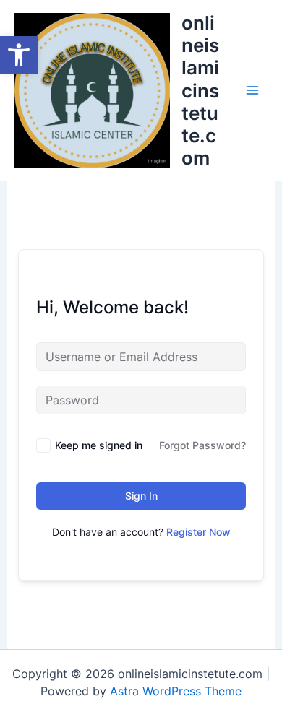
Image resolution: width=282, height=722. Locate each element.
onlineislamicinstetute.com (200, 90)
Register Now (198, 532)
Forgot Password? (202, 445)
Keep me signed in (98, 445)
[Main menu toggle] (252, 90)
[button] (19, 55)
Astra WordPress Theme (176, 691)
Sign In (141, 496)
